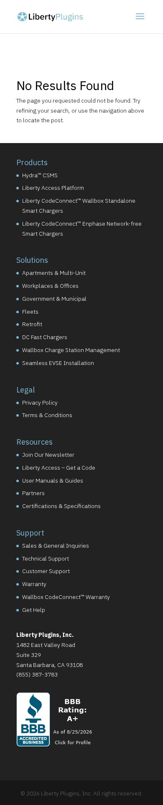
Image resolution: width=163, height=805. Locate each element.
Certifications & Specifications (61, 506)
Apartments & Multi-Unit (54, 273)
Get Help (33, 610)
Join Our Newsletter (48, 454)
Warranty (34, 584)
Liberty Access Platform (53, 187)
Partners (33, 493)
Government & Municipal (54, 298)
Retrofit (32, 324)
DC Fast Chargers (44, 337)
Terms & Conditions (47, 415)
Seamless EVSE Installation (58, 363)
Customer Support (46, 571)
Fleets (30, 311)
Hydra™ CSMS (40, 175)
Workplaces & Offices (50, 285)
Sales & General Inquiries (55, 545)
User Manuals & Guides (52, 480)
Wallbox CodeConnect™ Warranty (66, 597)
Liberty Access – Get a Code (58, 467)
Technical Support (45, 558)
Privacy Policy (40, 402)
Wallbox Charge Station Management (71, 350)
